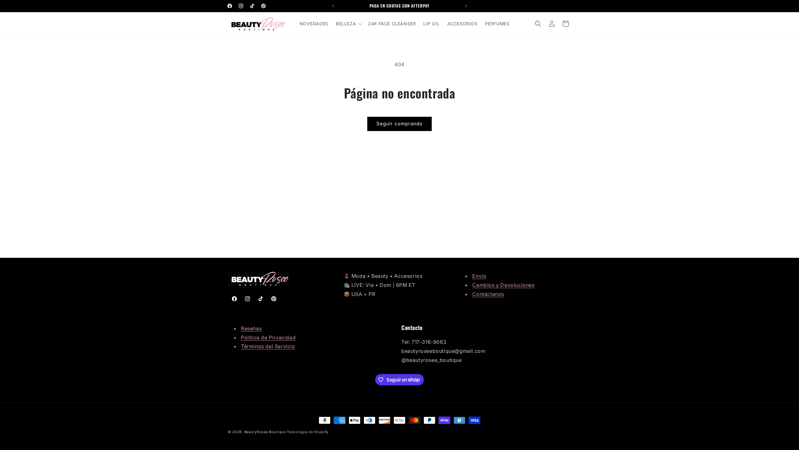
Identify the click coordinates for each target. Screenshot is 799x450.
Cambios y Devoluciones (503, 285)
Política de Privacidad (268, 337)
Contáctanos (488, 294)
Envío (479, 276)
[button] (348, 23)
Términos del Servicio (268, 346)
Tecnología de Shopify (307, 432)
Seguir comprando (399, 124)
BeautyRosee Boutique (265, 432)
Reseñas (251, 328)
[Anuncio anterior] (333, 6)
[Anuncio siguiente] (466, 6)
